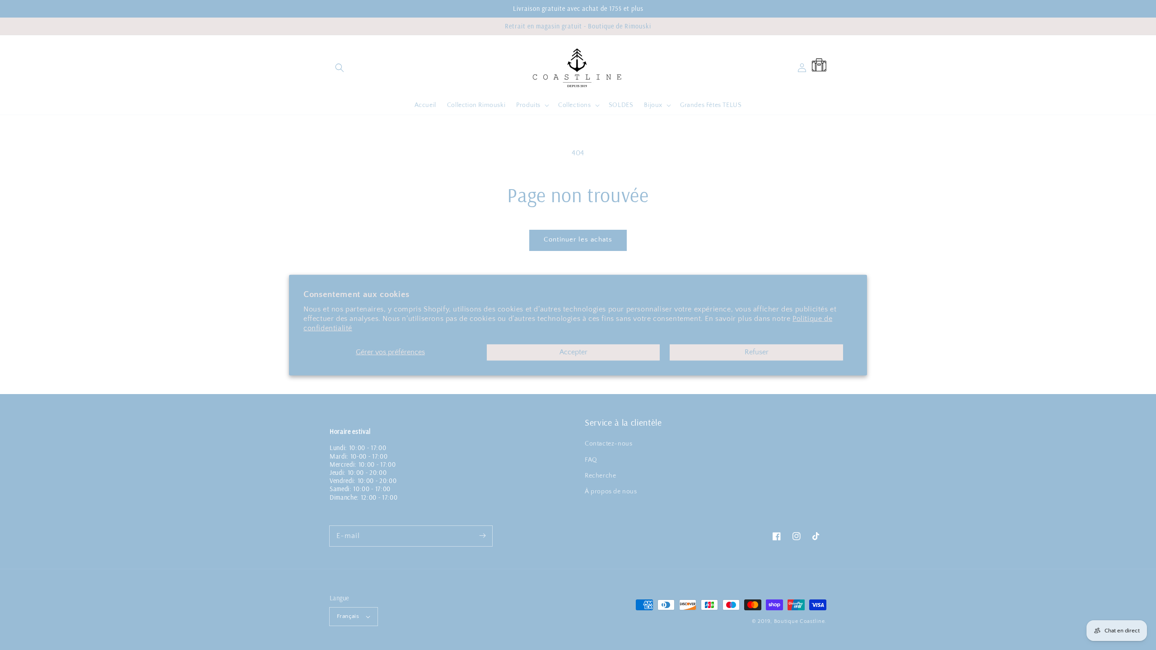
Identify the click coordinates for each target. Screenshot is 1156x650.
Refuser (757, 352)
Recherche (600, 475)
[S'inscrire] (482, 536)
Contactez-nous (608, 443)
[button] (340, 68)
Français (348, 616)
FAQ (591, 460)
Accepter (573, 352)
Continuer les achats (578, 239)
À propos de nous (611, 491)
